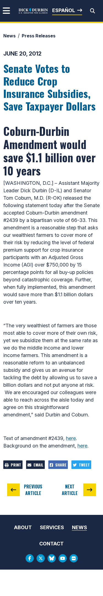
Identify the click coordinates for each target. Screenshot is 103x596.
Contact (51, 543)
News (9, 36)
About (23, 527)
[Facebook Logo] (30, 558)
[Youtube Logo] (63, 558)
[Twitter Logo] (41, 558)
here (71, 438)
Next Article (70, 489)
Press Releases (38, 36)
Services (52, 527)
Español (63, 10)
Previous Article (33, 489)
